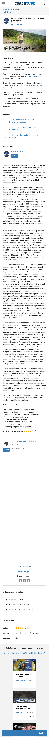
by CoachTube (17, 24)
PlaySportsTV (21, 680)
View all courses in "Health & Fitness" (24, 653)
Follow (14, 156)
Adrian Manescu (20, 441)
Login (43, 3)
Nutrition (7, 11)
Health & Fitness (10, 9)
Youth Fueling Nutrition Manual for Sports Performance (24, 708)
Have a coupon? (24, 572)
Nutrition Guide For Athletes (23, 676)
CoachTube (17, 151)
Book (41, 733)
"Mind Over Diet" (33, 76)
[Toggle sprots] (3, 3)
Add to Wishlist (24, 566)
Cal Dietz (20, 712)
